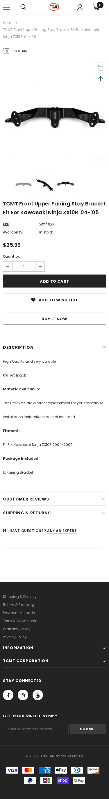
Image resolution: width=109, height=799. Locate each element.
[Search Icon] (23, 7)
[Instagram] (23, 695)
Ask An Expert (62, 530)
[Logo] (54, 7)
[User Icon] (80, 7)
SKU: (6, 224)
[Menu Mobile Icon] (6, 7)
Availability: (13, 232)
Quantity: (11, 256)
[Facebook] (8, 695)
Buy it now (54, 319)
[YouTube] (38, 695)
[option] (54, 115)
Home (8, 22)
